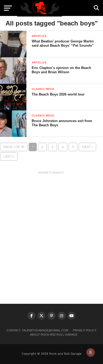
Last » (8, 156)
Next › (87, 147)
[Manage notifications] (90, 352)
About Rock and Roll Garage (53, 334)
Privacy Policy (84, 330)
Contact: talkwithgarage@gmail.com (37, 330)
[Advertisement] (51, 228)
